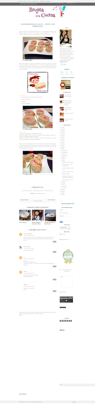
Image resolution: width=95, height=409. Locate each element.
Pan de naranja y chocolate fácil (36, 223)
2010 (62, 193)
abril (63, 183)
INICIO (20, 1)
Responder (54, 241)
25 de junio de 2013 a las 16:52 (29, 258)
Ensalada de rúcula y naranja (67, 162)
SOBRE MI (48, 1)
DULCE (29, 1)
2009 (62, 194)
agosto (63, 157)
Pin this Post (50, 190)
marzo (63, 184)
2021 (62, 135)
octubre (63, 153)
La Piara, (32, 145)
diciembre (64, 150)
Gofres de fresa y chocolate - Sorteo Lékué (68, 109)
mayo (63, 181)
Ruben (25, 271)
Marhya (25, 284)
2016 (62, 144)
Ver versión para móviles (37, 200)
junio (63, 160)
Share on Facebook (27, 190)
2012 (62, 189)
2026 (62, 127)
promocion (43, 193)
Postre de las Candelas (68, 113)
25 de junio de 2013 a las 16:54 (29, 273)
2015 (62, 145)
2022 (62, 134)
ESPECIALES (35, 1)
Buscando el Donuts (66, 173)
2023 (62, 132)
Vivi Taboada (27, 246)
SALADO (25, 1)
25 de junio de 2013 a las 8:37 (29, 248)
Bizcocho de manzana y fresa (67, 171)
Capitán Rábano (28, 233)
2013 (62, 148)
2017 (62, 142)
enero (63, 188)
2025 (62, 129)
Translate (69, 228)
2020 (62, 137)
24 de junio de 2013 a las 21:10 (29, 235)
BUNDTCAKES (42, 1)
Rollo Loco (50, 63)
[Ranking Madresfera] (64, 239)
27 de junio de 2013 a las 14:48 (29, 286)
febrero (63, 186)
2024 (62, 130)
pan (34, 193)
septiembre (64, 155)
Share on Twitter (40, 190)
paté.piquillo (37, 193)
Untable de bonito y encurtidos (50, 223)
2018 (62, 140)
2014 (62, 147)
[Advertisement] (67, 355)
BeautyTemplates (27, 401)
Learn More (69, 2)
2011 (62, 191)
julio (63, 158)
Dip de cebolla (23, 222)
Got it (74, 2)
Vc (24, 256)
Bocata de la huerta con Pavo (67, 179)
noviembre (64, 152)
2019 (62, 139)
